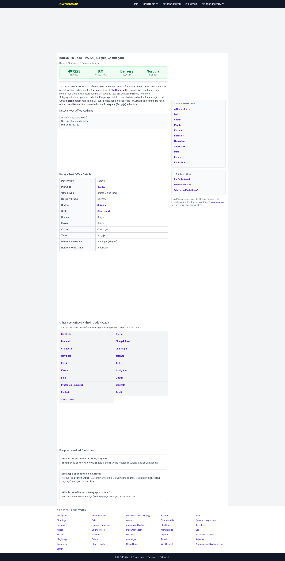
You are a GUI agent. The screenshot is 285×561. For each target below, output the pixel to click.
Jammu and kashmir (136, 525)
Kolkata (178, 130)
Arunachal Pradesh (205, 534)
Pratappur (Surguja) (72, 385)
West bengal (167, 544)
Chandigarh (131, 539)
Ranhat (65, 392)
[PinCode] (69, 4)
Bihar (198, 515)
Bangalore (179, 136)
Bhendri (65, 341)
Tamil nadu (62, 544)
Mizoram (96, 534)
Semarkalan (67, 399)
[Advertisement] (142, 29)
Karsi (64, 363)
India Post (191, 4)
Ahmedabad (180, 146)
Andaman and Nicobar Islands (210, 544)
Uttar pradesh (98, 544)
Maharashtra (167, 530)
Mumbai (178, 125)
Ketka (118, 363)
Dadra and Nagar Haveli (206, 520)
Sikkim (60, 549)
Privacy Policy (139, 557)
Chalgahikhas (122, 341)
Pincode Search (172, 4)
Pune (176, 152)
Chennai (178, 120)
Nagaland (130, 534)
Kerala (177, 157)
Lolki (63, 377)
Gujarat (129, 520)
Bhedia (119, 334)
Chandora (66, 348)
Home (135, 4)
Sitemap (152, 557)
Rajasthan (200, 539)
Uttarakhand (132, 544)
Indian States (150, 4)
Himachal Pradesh (100, 525)
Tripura (164, 534)
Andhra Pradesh (99, 515)
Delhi (176, 114)
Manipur (61, 534)
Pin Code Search (182, 179)
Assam (164, 515)
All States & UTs (182, 109)
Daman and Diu (168, 520)
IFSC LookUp (164, 557)
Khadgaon (121, 370)
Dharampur (121, 348)
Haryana (61, 525)
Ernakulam (179, 162)
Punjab (164, 539)
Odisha (95, 539)
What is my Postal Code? (186, 190)
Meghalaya (62, 539)
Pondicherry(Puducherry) (138, 515)
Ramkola (120, 385)
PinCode (126, 557)
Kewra (64, 370)
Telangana (62, 515)
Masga (119, 377)
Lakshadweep (98, 530)
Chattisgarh (117, 90)
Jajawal (119, 356)
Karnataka (200, 525)
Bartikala (66, 334)
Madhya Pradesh (134, 530)
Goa (197, 530)
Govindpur (66, 356)
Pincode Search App (213, 4)
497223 (101, 186)
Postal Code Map (182, 184)
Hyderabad (179, 141)
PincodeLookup (216, 202)
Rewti (118, 392)
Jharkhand (166, 525)
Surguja (95, 90)
